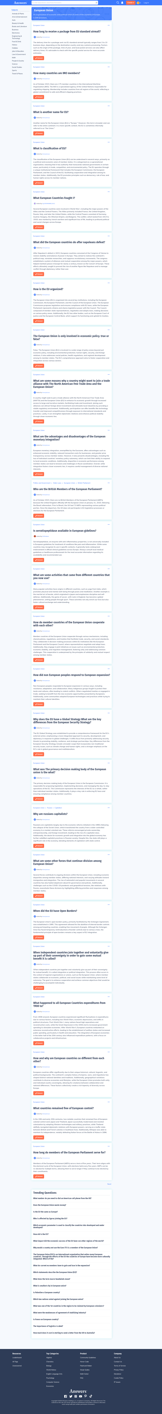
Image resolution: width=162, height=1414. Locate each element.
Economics (50, 1386)
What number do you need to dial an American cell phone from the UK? (62, 1198)
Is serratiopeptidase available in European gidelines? (64, 530)
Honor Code (84, 1362)
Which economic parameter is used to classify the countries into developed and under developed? (68, 1226)
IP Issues (117, 1382)
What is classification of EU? (49, 148)
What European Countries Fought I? (54, 198)
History (14, 45)
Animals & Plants (18, 14)
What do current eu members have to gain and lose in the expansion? (61, 1265)
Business (15, 30)
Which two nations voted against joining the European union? (58, 1299)
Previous (35, 1184)
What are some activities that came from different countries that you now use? (71, 576)
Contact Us (118, 1362)
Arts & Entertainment (19, 17)
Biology (48, 1366)
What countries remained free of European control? (63, 1108)
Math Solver (84, 1374)
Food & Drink (16, 42)
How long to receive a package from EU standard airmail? (67, 31)
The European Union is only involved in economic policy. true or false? (71, 337)
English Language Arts (54, 1374)
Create (129, 3)
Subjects (15, 10)
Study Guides (84, 1370)
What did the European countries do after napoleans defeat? (69, 242)
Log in (146, 3)
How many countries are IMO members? (56, 73)
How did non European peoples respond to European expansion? (71, 675)
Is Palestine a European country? (46, 1292)
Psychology (50, 1378)
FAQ (81, 1378)
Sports (14, 70)
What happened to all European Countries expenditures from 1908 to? (69, 1004)
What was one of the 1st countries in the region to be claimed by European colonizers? (68, 1306)
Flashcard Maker (86, 1366)
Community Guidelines (88, 1358)
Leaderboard (16, 1358)
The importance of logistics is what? (48, 1326)
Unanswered (16, 1366)
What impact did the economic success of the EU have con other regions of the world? (68, 1241)
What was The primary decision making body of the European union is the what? (69, 771)
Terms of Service (120, 1366)
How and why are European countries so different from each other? (68, 1059)
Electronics (16, 33)
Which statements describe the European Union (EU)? (55, 1272)
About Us (117, 1358)
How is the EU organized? (48, 289)
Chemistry (49, 1362)
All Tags (15, 1362)
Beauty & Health (18, 23)
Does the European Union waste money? (49, 1205)
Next (109, 1184)
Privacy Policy (119, 1370)
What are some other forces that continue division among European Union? (67, 862)
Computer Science (52, 1382)
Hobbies (15, 48)
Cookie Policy (118, 1378)
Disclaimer (117, 1374)
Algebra (49, 1358)
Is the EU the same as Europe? (45, 1212)
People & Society (18, 61)
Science (15, 64)
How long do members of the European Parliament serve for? (69, 1152)
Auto (13, 20)
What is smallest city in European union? (49, 1286)
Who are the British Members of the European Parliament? (67, 489)
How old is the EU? (41, 1234)
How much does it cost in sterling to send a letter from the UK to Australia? (64, 1333)
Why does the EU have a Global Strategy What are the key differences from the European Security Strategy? (67, 721)
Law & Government (19, 54)
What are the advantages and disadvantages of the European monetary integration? (69, 438)
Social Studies (17, 67)
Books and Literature (19, 26)
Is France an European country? (46, 1319)
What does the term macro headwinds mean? (51, 1279)
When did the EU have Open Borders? (55, 911)
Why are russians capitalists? (50, 814)
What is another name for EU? (50, 112)
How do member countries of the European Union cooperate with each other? (68, 624)
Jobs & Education (18, 51)
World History (51, 1370)
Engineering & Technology (17, 37)
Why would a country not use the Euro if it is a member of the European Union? (65, 1247)
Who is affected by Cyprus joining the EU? (50, 1218)
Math (14, 58)
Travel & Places (17, 74)
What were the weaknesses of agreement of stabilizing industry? (59, 1312)
